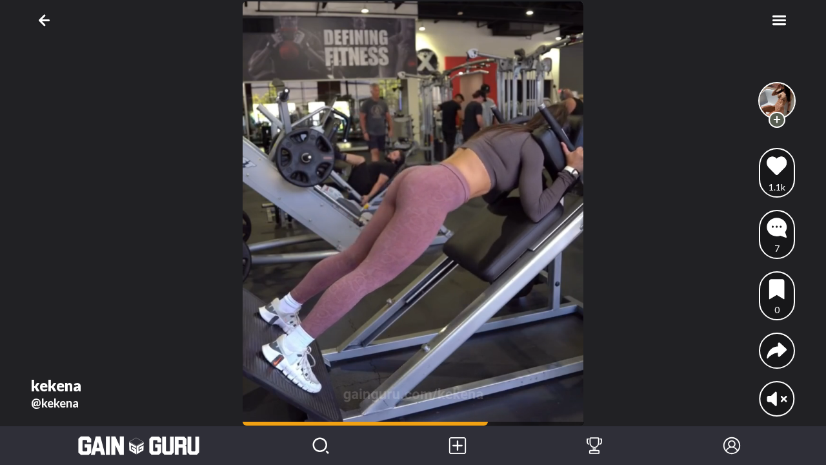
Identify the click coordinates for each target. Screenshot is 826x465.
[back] (47, 20)
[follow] (777, 120)
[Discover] (320, 445)
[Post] (457, 445)
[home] (139, 445)
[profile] (777, 101)
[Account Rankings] (594, 445)
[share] (776, 350)
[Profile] (731, 445)
